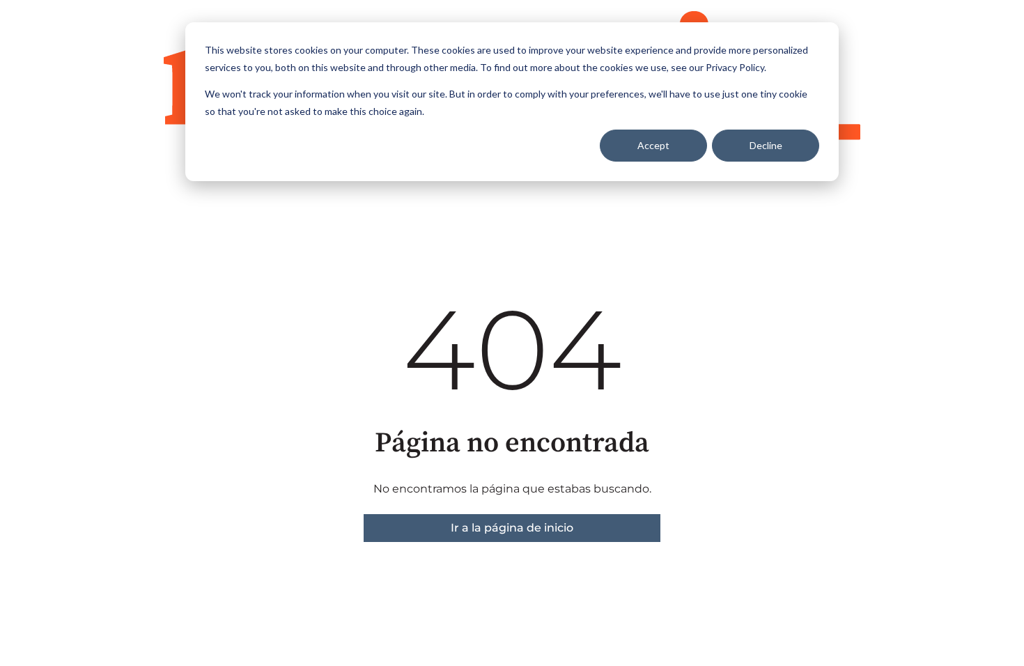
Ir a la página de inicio (512, 527)
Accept (653, 145)
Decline (766, 145)
